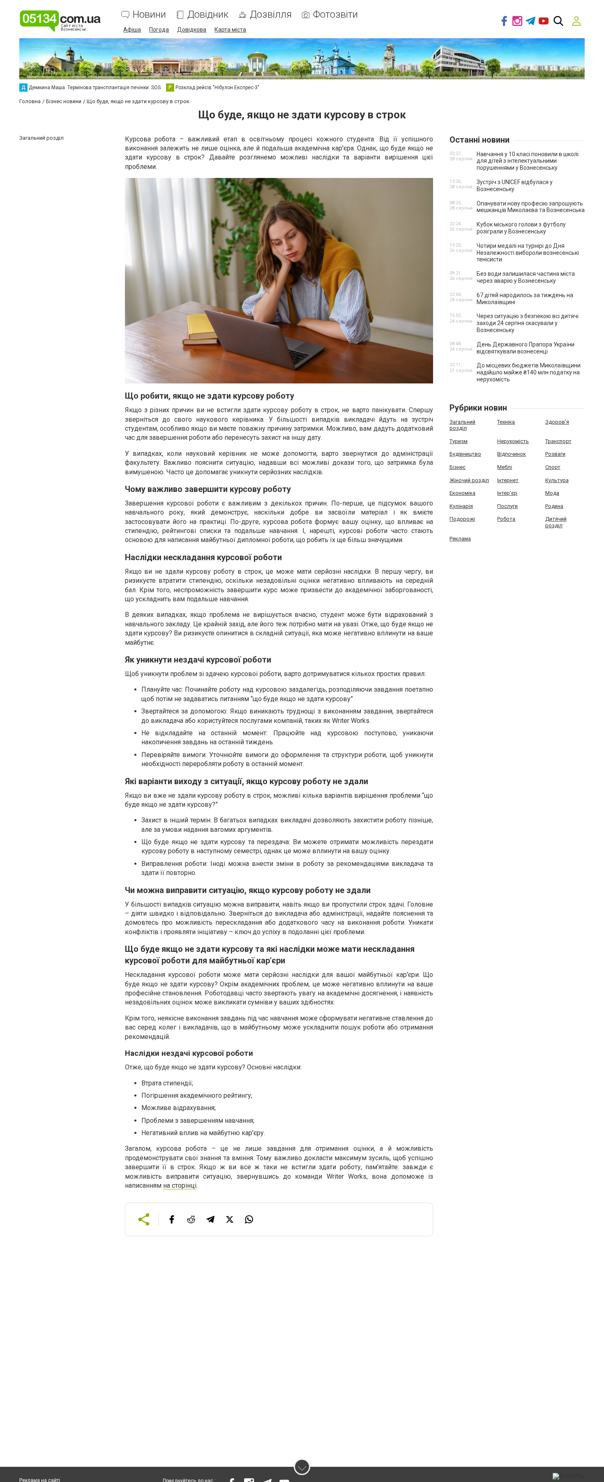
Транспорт (558, 441)
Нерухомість (513, 441)
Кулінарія (461, 506)
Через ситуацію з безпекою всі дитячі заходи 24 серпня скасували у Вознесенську (528, 323)
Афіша (132, 29)
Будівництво (465, 454)
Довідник (207, 14)
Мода (552, 493)
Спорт (552, 467)
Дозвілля (271, 14)
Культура (557, 480)
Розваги (555, 454)
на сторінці (179, 1185)
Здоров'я (557, 422)
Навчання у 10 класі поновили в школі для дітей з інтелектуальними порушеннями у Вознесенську (528, 161)
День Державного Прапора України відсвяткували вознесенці (525, 348)
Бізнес (458, 467)
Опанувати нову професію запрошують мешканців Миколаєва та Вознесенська (531, 207)
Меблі (504, 467)
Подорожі (462, 519)
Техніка (506, 422)
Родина (554, 506)
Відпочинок (511, 454)
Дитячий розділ (556, 522)
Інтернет (508, 480)
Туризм (459, 441)
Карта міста (230, 29)
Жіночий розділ (469, 480)
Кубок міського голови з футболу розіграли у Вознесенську (521, 228)
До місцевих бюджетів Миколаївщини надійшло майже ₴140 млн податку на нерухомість (529, 372)
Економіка (462, 493)
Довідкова (191, 29)
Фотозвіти (335, 14)
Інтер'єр (507, 493)
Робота (506, 519)
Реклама (460, 539)
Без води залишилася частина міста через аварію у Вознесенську (526, 277)
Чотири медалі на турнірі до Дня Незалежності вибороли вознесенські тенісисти (528, 252)
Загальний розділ (462, 425)
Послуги (507, 506)
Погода (159, 29)
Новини (149, 14)
